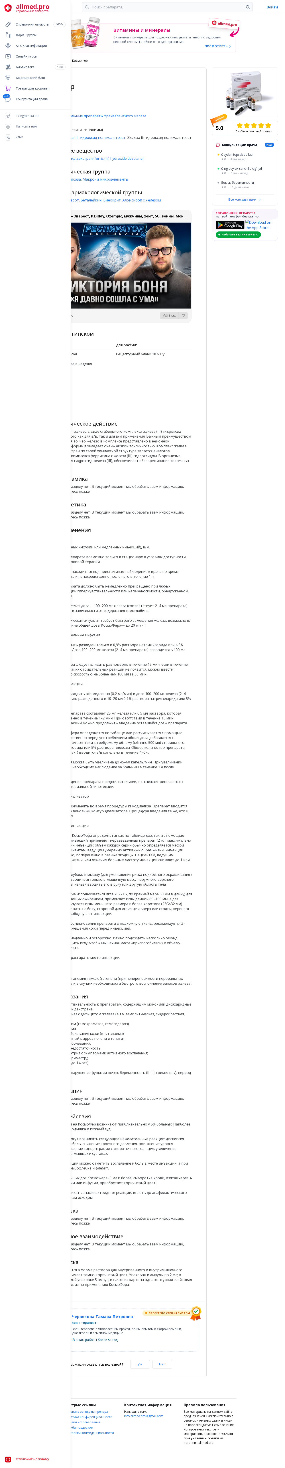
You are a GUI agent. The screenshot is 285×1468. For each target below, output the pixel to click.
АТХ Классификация (31, 46)
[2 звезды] (247, 125)
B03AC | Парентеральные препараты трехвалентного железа (92, 116)
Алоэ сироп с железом (141, 200)
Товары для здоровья (32, 88)
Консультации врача (32, 99)
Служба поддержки (79, 1427)
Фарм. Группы (26, 35)
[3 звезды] (254, 125)
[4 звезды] (261, 125)
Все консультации (242, 199)
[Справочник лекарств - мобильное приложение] (76, 391)
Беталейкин (91, 200)
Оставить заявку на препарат (87, 1411)
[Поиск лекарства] (247, 7)
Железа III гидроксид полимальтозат (93, 137)
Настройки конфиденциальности (89, 1433)
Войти (272, 7)
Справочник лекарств (39, 24)
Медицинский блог (30, 78)
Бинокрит (112, 200)
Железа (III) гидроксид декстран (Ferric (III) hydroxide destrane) (91, 158)
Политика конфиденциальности (88, 1417)
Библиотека (39, 67)
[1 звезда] (239, 125)
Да (140, 1364)
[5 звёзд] (268, 125)
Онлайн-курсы (26, 56)
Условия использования (82, 1422)
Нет (162, 1364)
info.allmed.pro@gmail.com (143, 1416)
